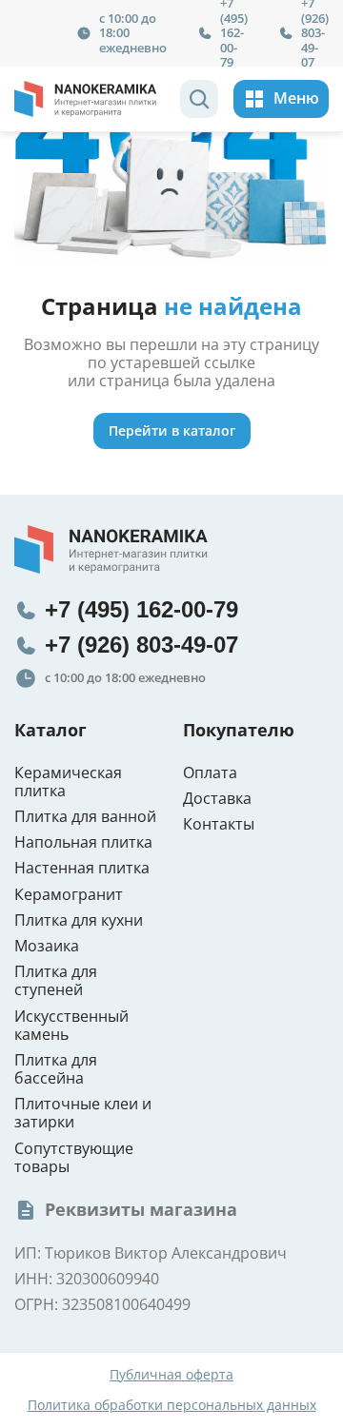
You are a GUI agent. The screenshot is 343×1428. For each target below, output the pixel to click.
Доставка (217, 799)
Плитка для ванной (85, 817)
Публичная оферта (171, 1375)
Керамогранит (68, 895)
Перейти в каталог (172, 430)
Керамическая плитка (68, 782)
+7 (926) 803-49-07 (141, 644)
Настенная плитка (82, 868)
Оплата (210, 773)
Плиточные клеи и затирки (82, 1113)
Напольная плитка (83, 842)
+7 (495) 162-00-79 (141, 609)
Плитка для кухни (78, 920)
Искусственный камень (71, 1025)
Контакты (218, 824)
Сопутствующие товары (73, 1158)
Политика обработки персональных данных (172, 1406)
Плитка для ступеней (55, 981)
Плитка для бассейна (55, 1069)
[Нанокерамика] (85, 99)
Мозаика (46, 946)
